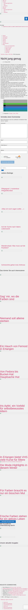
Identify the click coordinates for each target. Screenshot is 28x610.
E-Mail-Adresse (4, 145)
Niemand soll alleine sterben (12, 319)
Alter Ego (7, 52)
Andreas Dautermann (7, 588)
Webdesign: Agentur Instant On (7, 599)
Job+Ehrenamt (5, 43)
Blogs (4, 44)
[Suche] (2, 170)
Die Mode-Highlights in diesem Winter (13, 466)
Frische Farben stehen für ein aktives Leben (13, 517)
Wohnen (19, 26)
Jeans (14, 113)
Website (2, 150)
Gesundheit (12, 26)
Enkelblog (7, 51)
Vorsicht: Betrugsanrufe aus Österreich (16, 591)
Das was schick (8, 47)
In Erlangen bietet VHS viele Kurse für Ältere (14, 458)
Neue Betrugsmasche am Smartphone (20, 588)
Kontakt (4, 1)
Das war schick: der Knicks (15, 587)
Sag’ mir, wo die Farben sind (9, 298)
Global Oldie (7, 49)
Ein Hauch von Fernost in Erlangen (13, 347)
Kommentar (3, 123)
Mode (17, 113)
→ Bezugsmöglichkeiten (7, 3)
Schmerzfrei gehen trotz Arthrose (13, 265)
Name (2, 140)
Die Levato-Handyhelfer (10, 45)
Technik (16, 26)
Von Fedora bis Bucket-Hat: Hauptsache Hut (9, 374)
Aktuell (4, 26)
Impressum (5, 602)
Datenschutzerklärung (7, 603)
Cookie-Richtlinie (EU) (7, 604)
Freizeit (22, 26)
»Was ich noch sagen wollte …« (12, 209)
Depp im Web (8, 48)
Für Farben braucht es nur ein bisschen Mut (13, 492)
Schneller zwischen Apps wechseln (16, 593)
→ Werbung (5, 5)
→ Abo (4, 4)
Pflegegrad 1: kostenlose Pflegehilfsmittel (10, 190)
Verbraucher (7, 26)
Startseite (2, 54)
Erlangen (11, 113)
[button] (4, 100)
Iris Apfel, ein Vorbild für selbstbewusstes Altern (12, 408)
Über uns (4, 0)
